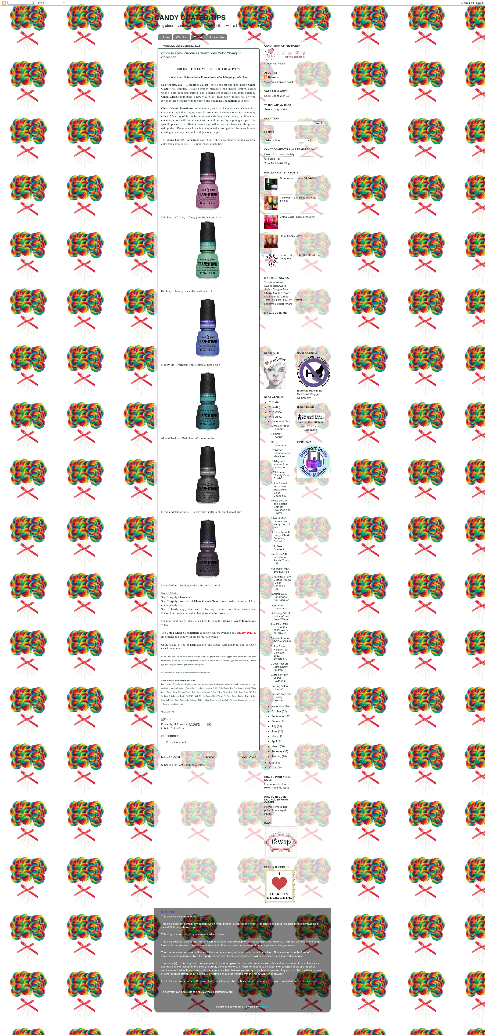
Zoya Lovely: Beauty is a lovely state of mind (280, 522)
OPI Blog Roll (272, 158)
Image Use (217, 37)
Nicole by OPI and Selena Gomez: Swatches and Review (280, 506)
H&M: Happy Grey (291, 236)
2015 (271, 402)
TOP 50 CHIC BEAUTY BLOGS (283, 300)
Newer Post (170, 757)
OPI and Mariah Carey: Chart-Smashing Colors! (280, 537)
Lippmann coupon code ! (281, 607)
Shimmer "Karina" (277, 435)
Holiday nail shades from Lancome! (280, 464)
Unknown (180, 724)
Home (165, 37)
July (274, 726)
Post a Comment (176, 742)
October (276, 711)
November (278, 706)
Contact (198, 37)
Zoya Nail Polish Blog (277, 163)
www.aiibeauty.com (175, 704)
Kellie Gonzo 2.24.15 (276, 95)
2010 (271, 767)
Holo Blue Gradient (277, 548)
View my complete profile (279, 82)
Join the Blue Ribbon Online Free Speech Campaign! (310, 426)
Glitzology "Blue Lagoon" (280, 427)
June (274, 731)
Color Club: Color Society (279, 154)
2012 (271, 417)
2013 (271, 412)
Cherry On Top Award (277, 293)
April (274, 741)
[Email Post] (208, 724)
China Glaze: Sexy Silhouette (297, 216)
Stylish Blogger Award (277, 289)
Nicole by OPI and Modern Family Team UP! (280, 559)
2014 (271, 407)
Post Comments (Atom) (192, 764)
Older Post (247, 757)
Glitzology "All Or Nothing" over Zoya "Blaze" (281, 616)
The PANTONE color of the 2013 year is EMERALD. (280, 629)
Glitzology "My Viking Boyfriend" (279, 677)
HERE (267, 813)
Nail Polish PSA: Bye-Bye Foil (280, 570)
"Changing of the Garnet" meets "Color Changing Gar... (281, 582)
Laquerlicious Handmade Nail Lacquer (280, 596)
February (277, 751)
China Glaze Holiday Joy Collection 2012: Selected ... (279, 652)
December (278, 421)
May (274, 736)
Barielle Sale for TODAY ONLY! (281, 640)
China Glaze (178, 728)
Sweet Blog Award (275, 285)
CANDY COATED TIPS (190, 17)
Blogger (263, 1006)
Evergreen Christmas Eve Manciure (281, 453)
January (276, 756)
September (278, 716)
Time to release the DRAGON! (298, 178)
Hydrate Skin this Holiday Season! (281, 697)
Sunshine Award (274, 282)
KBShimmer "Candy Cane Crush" (280, 475)
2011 (271, 762)
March (275, 746)
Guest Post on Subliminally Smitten (279, 666)
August (276, 721)
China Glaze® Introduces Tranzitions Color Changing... (279, 489)
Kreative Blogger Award (278, 303)
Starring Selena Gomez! (280, 688)
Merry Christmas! (278, 443)
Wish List (181, 37)
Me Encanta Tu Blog (276, 296)
